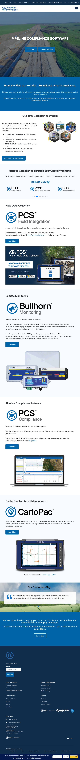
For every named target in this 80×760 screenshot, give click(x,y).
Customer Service (46, 688)
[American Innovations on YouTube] (72, 738)
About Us (43, 699)
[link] (40, 39)
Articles (8, 701)
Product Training (45, 691)
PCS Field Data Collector (36, 235)
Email (8, 666)
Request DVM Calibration (55, 3)
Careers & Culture (46, 704)
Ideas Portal (9, 707)
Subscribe (10, 674)
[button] (36, 606)
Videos (8, 704)
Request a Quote (46, 50)
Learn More (12, 241)
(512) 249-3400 (12, 719)
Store (15, 3)
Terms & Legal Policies (67, 751)
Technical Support (46, 685)
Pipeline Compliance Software (14, 690)
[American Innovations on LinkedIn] (68, 738)
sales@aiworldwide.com (15, 722)
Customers (44, 701)
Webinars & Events (11, 699)
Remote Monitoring (11, 688)
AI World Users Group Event (39, 3)
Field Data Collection (11, 685)
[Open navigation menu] (76, 9)
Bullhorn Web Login (24, 3)
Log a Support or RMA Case (71, 3)
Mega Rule (32, 441)
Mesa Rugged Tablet (49, 575)
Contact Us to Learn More (13, 158)
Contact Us (8, 3)
